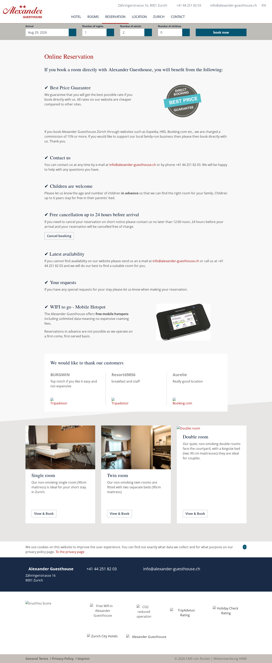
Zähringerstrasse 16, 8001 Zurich (142, 5)
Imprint (83, 658)
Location (139, 17)
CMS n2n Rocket (198, 658)
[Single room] (60, 474)
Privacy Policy (63, 658)
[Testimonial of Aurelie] (197, 389)
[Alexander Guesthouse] (147, 638)
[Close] (245, 547)
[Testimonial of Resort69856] (136, 389)
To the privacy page (70, 552)
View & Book (44, 513)
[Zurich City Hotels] (102, 638)
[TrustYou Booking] (51, 623)
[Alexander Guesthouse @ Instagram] (245, 574)
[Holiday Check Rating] (226, 613)
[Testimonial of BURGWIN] (75, 389)
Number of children (169, 26)
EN (264, 5)
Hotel (76, 17)
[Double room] (212, 474)
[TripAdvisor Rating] (184, 612)
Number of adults (130, 26)
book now (221, 32)
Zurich (158, 17)
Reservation (115, 17)
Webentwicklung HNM (230, 658)
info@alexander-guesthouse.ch (233, 5)
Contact (178, 17)
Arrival (29, 26)
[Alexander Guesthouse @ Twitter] (237, 574)
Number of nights (92, 26)
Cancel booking (59, 236)
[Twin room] (136, 474)
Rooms (93, 17)
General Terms (36, 658)
